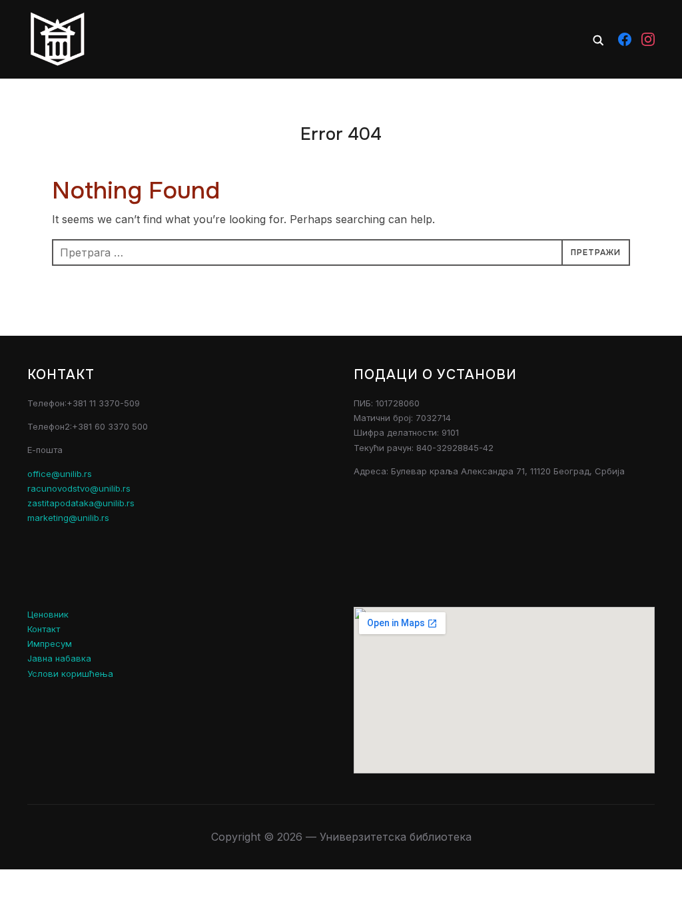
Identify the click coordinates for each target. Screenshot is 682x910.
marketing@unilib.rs (68, 517)
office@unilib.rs (59, 473)
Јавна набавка (59, 658)
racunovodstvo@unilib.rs (79, 488)
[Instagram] (648, 39)
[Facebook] (624, 39)
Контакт (43, 629)
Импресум (49, 643)
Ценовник (48, 614)
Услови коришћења (70, 673)
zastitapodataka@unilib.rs (81, 503)
